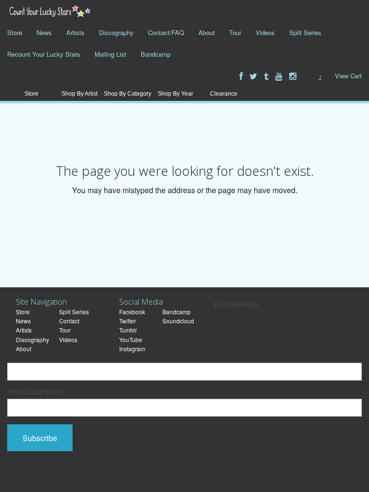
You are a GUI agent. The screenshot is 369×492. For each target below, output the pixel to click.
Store (14, 32)
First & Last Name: (35, 391)
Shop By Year (175, 93)
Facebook (132, 312)
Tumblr (128, 330)
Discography (116, 32)
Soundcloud (178, 321)
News (44, 32)
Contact (69, 321)
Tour (235, 32)
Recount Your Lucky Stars (43, 54)
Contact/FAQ (166, 32)
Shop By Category (127, 93)
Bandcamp (156, 54)
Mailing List (110, 54)
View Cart (348, 75)
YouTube (130, 339)
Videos (265, 32)
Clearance (223, 93)
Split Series (305, 32)
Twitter (127, 321)
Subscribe (40, 437)
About (206, 32)
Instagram (132, 348)
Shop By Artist (80, 93)
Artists (75, 32)
